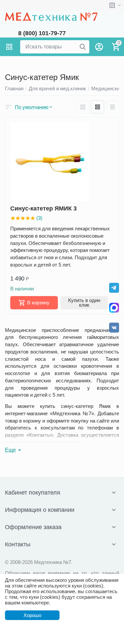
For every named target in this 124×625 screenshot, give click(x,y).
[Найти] (82, 46)
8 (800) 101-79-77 (42, 33)
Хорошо (32, 615)
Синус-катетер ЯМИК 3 (43, 208)
